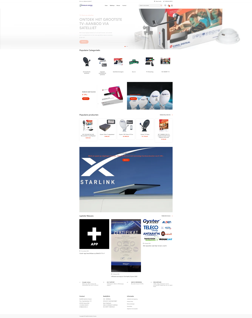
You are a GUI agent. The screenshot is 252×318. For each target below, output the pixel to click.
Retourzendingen (131, 303)
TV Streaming (149, 72)
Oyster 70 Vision (145, 134)
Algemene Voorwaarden (132, 308)
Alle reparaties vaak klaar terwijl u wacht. (155, 246)
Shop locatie (158, 1)
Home (106, 5)
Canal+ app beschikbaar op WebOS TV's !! (92, 253)
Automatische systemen (86, 72)
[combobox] (150, 5)
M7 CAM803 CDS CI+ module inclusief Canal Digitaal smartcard (164, 136)
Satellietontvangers (118, 72)
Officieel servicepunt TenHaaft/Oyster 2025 (124, 276)
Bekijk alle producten (165, 114)
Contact (124, 5)
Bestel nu (84, 45)
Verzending (129, 306)
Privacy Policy (130, 301)
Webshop (112, 5)
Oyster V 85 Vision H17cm (126, 134)
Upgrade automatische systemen (102, 73)
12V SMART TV (165, 72)
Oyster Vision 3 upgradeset (107, 134)
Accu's (134, 72)
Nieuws (118, 5)
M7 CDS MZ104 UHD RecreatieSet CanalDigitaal (88, 135)
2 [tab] (127, 46)
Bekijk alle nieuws (166, 215)
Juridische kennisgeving (132, 299)
